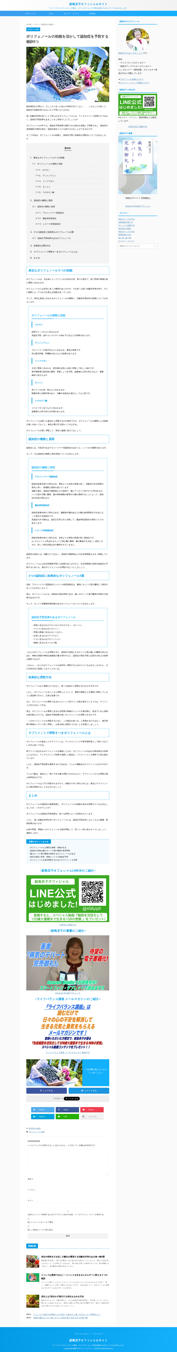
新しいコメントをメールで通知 (40, 1222)
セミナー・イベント (71, 13)
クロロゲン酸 (48, 192)
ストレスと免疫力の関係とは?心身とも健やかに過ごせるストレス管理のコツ (67, 1314)
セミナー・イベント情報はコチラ (134, 83)
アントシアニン (49, 175)
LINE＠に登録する (67, 924)
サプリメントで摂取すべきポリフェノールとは (55, 251)
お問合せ (92, 13)
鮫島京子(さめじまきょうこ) (130, 53)
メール (31, 1190)
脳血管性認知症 (49, 218)
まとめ (37, 257)
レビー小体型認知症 (52, 224)
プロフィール (30, 13)
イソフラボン (48, 181)
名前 (30, 1179)
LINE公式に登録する (137, 126)
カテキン (46, 170)
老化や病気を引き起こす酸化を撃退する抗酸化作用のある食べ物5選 (73, 1256)
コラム (50, 13)
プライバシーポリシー (82, 1334)
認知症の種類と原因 (43, 200)
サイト (30, 1200)
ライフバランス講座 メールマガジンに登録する (68, 1052)
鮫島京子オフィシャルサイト (88, 4)
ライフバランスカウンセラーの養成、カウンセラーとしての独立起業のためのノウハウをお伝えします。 (88, 1345)
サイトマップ (98, 1334)
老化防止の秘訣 (35, 1128)
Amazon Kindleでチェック (67, 993)
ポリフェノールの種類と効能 (49, 164)
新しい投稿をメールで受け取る (40, 1230)
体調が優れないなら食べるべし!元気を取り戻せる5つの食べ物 (60, 1317)
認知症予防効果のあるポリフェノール (54, 238)
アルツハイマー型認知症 (53, 213)
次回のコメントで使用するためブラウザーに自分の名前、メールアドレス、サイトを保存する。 (67, 1214)
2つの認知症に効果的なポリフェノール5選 (54, 232)
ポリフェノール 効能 (37, 1132)
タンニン (46, 186)
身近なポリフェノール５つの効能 (48, 157)
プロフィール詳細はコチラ (131, 79)
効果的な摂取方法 (42, 245)
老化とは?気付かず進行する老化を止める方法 (62, 1296)
